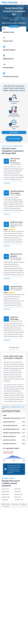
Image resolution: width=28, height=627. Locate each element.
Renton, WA (17, 497)
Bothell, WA (17, 489)
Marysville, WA (18, 494)
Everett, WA (17, 491)
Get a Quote (14, 132)
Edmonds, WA (5, 491)
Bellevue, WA (5, 489)
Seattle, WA (5, 499)
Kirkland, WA (5, 494)
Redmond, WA (5, 497)
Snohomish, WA (18, 499)
